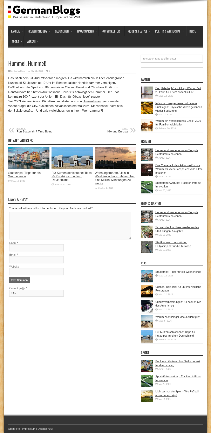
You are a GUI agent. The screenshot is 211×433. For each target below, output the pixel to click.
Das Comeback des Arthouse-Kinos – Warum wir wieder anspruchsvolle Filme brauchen (179, 169)
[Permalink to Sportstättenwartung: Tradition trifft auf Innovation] (147, 192)
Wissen (31, 41)
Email (12, 254)
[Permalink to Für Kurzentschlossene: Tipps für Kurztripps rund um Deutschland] (72, 168)
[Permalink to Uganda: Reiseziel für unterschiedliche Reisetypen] (147, 296)
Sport (15, 41)
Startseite (14, 428)
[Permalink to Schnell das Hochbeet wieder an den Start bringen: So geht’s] (147, 237)
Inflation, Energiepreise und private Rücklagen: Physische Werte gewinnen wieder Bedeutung (178, 107)
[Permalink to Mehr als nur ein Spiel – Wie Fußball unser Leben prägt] (147, 401)
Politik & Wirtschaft (168, 31)
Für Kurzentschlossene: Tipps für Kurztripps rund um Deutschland (72, 176)
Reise (192, 31)
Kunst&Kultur (111, 31)
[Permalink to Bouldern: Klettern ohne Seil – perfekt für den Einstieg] (147, 371)
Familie (15, 31)
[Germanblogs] (44, 16)
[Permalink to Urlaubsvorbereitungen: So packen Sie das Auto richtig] (147, 311)
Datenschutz (45, 428)
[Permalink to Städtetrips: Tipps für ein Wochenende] (28, 168)
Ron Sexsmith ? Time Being (34, 130)
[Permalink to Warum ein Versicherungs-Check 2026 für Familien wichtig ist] (147, 130)
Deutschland (20, 71)
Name (12, 242)
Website (14, 266)
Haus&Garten (85, 31)
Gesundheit (62, 31)
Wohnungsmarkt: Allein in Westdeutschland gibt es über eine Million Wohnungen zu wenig (115, 178)
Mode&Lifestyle (137, 31)
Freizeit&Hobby (37, 31)
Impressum (28, 428)
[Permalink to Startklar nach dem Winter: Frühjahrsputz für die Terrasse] (147, 252)
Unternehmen (92, 101)
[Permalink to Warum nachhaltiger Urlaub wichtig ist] (147, 326)
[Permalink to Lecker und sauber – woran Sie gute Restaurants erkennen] (147, 159)
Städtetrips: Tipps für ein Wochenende (24, 174)
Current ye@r (18, 288)
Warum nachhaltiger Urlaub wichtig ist (177, 316)
